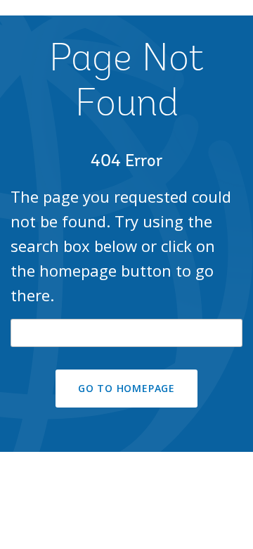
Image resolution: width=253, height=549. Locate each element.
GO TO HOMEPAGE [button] (126, 388)
